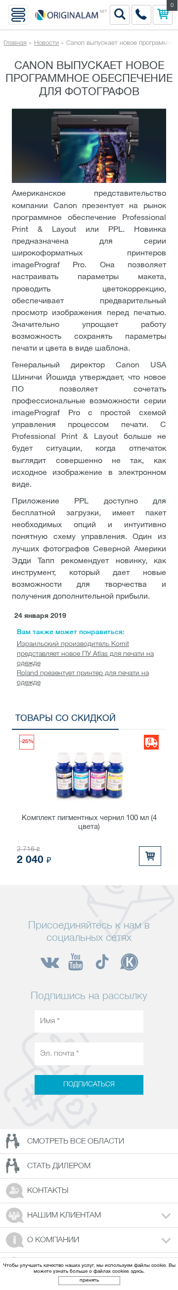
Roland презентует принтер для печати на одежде (83, 678)
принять (89, 1280)
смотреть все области (75, 1141)
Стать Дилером (58, 1166)
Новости (46, 43)
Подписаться (89, 1084)
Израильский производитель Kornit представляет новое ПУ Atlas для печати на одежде (85, 654)
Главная (15, 43)
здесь (137, 1271)
